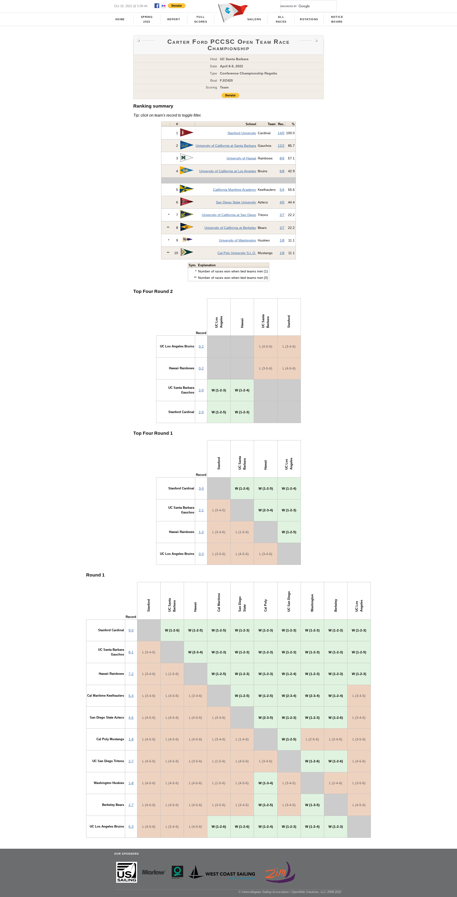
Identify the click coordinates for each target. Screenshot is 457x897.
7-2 (131, 674)
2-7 (131, 761)
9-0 (131, 630)
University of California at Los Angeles (227, 171)
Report (173, 19)
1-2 (201, 532)
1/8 (282, 240)
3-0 (201, 488)
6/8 (282, 171)
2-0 (201, 390)
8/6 (282, 158)
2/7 (282, 215)
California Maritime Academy (234, 190)
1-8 (131, 739)
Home (119, 19)
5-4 (131, 696)
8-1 (131, 652)
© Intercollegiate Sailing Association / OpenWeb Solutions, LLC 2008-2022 (289, 892)
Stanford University (242, 133)
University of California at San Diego (229, 215)
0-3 (201, 554)
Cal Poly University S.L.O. (237, 253)
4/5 (282, 202)
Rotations (309, 19)
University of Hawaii (241, 158)
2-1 (201, 510)
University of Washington (237, 240)
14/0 (281, 133)
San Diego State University (236, 202)
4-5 (131, 718)
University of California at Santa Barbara (226, 146)
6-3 (131, 826)
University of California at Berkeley (230, 228)
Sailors (254, 19)
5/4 (282, 190)
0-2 (201, 346)
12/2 (281, 146)
